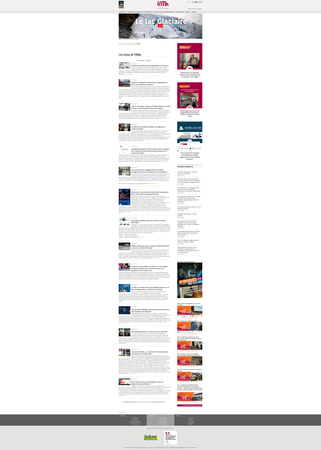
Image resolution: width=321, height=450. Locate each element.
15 (150, 402)
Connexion (193, 8)
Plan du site (153, 447)
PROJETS (193, 12)
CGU (167, 447)
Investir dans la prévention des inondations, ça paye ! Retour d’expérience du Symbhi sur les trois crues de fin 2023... (188, 249)
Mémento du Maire (135, 422)
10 (142, 402)
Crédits (188, 447)
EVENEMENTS (148, 12)
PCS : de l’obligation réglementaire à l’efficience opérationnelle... (188, 241)
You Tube (191, 422)
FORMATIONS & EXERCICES (135, 12)
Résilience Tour (135, 424)
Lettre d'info (163, 420)
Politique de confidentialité (177, 447)
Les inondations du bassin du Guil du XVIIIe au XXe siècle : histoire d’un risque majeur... (188, 233)
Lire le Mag (121, 8)
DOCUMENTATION (168, 12)
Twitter (191, 420)
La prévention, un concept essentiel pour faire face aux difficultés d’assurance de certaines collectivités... (189, 189)
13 (147, 402)
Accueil (120, 39)
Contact (194, 447)
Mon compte (163, 418)
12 (145, 402)
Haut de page (121, 411)
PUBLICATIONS (179, 12)
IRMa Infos (135, 418)
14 (149, 402)
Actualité (126, 39)
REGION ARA (158, 12)
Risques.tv (135, 420)
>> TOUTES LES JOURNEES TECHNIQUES (191, 405)
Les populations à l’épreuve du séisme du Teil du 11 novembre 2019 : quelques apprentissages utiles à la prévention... (188, 199)
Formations (163, 424)
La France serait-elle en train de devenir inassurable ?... (187, 172)
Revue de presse (163, 422)
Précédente (135, 402)
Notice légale (161, 447)
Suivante (154, 402)
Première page (127, 402)
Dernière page (161, 402)
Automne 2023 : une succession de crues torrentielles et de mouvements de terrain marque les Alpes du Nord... (188, 180)
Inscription (199, 8)
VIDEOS (187, 12)
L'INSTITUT (122, 12)
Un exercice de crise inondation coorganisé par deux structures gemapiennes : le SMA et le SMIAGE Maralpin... (188, 223)
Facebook (191, 418)
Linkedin (191, 424)
